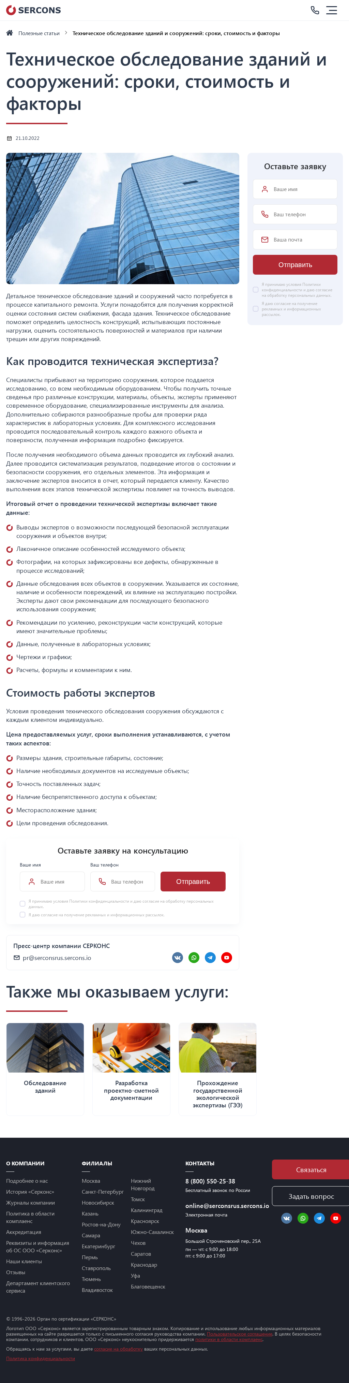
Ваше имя (30, 864)
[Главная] (9, 33)
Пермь (90, 1257)
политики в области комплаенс (228, 1339)
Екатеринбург (98, 1246)
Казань (90, 1213)
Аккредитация (23, 1231)
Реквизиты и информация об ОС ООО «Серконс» (37, 1246)
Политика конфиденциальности (40, 1358)
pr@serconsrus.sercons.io (57, 957)
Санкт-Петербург (103, 1191)
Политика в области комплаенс (30, 1217)
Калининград (147, 1209)
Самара (91, 1235)
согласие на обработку (118, 1348)
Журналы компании (30, 1202)
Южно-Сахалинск (152, 1231)
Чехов (138, 1242)
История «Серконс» (30, 1191)
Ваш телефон (104, 864)
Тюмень (91, 1278)
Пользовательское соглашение (239, 1333)
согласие (49, 914)
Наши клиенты (24, 1261)
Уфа (135, 1275)
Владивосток (97, 1289)
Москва (91, 1180)
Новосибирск (98, 1202)
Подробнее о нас (27, 1180)
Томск (138, 1199)
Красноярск (145, 1220)
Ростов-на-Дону (101, 1224)
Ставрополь (96, 1267)
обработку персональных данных (299, 295)
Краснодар (144, 1264)
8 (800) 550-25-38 (210, 1181)
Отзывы (15, 1272)
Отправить (193, 881)
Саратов (141, 1253)
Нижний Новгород (143, 1184)
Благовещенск (148, 1286)
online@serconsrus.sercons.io (224, 1206)
